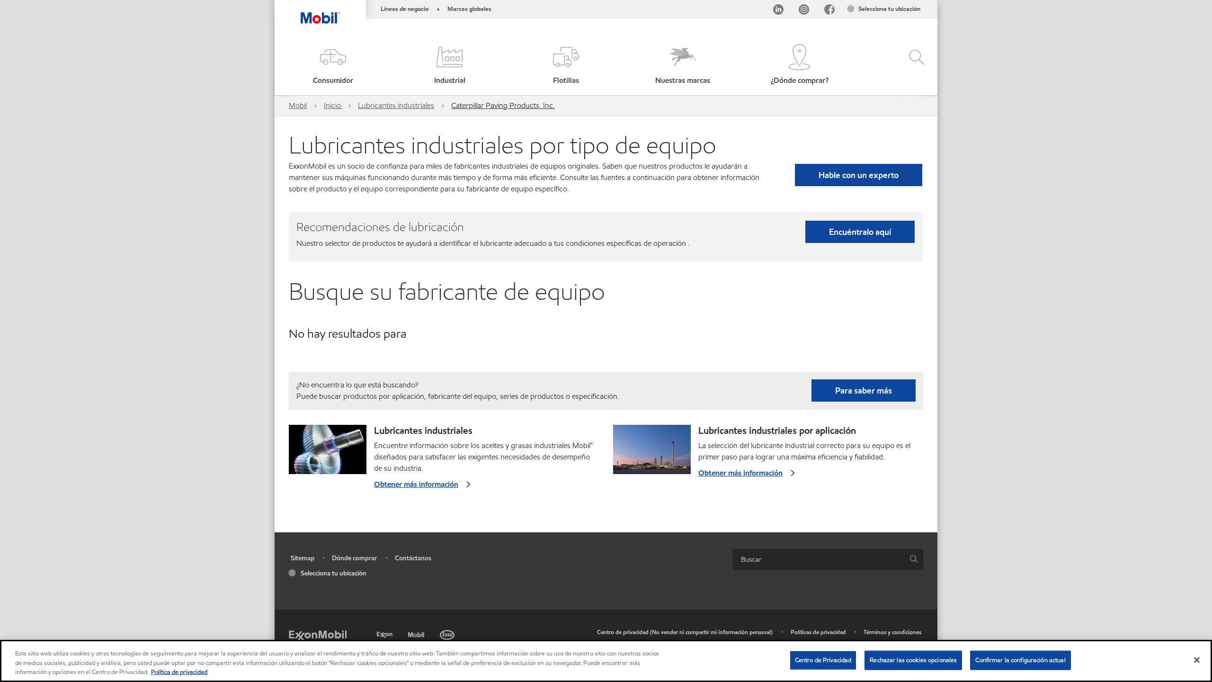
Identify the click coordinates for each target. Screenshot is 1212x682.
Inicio (333, 105)
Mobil (298, 105)
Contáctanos (413, 558)
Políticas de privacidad (818, 632)
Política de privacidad (179, 672)
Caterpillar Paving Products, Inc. (503, 105)
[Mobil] (417, 633)
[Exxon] (385, 633)
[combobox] (828, 559)
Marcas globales (469, 9)
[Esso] (448, 633)
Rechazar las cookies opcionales (913, 659)
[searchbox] (818, 559)
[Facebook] (829, 11)
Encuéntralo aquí (860, 231)
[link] (929, 2)
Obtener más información (416, 484)
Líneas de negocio (404, 9)
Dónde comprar (354, 558)
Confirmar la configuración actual (1020, 659)
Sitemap (302, 558)
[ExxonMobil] (318, 635)
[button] (333, 65)
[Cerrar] (1196, 659)
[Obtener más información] (327, 453)
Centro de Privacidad (823, 659)
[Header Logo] (320, 12)
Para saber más (863, 390)
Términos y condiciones (892, 632)
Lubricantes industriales (396, 105)
